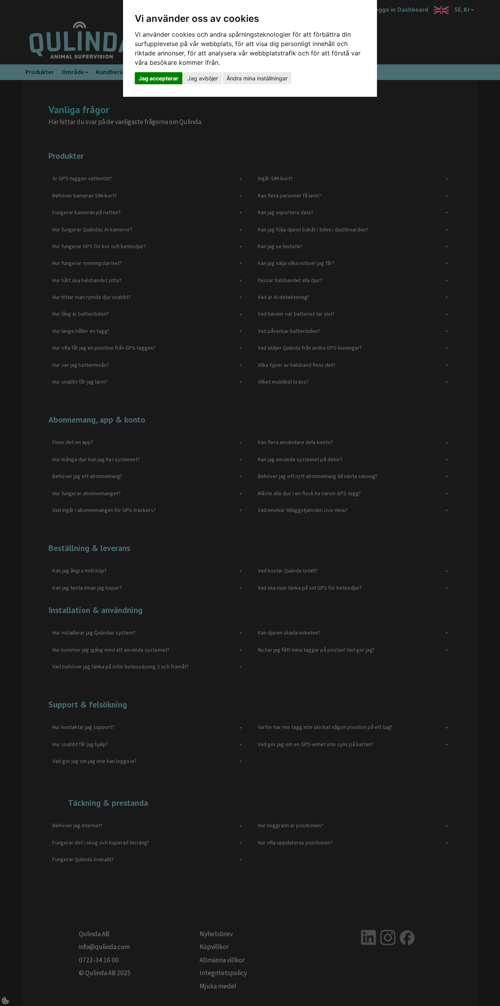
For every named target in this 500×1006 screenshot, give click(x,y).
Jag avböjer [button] (203, 78)
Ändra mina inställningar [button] (257, 78)
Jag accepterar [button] (159, 78)
